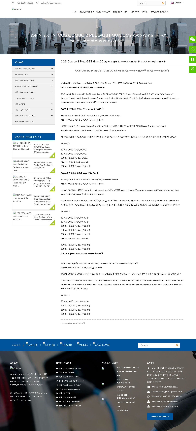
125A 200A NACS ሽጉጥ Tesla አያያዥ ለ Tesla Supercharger (43, 217)
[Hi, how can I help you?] (192, 70)
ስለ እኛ (134, 11)
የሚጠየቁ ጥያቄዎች (159, 11)
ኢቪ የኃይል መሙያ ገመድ (24, 80)
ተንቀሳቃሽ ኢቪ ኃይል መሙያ (26, 86)
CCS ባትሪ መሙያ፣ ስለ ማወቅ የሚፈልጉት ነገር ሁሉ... (126, 402)
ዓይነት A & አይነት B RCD (25, 116)
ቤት (74, 11)
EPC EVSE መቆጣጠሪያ (24, 121)
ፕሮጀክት (117, 11)
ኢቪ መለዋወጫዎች (22, 110)
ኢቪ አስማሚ (20, 104)
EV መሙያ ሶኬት (21, 74)
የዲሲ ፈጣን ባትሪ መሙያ (24, 98)
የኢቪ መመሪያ (102, 11)
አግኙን (144, 11)
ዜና (126, 11)
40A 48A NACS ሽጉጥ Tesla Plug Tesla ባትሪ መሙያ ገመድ (43, 165)
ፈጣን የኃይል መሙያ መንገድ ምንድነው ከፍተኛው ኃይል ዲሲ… (128, 371)
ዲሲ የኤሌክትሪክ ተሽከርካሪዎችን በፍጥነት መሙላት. (126, 386)
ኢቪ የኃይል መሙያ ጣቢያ (25, 92)
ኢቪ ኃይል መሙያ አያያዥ (25, 68)
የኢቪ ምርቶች (86, 11)
